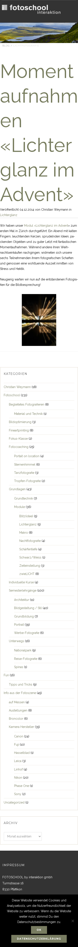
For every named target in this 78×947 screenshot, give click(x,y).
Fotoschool (12, 395)
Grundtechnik (23, 498)
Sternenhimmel (24, 464)
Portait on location (26, 456)
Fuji (16, 744)
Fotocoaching (18, 447)
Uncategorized (14, 802)
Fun (6, 675)
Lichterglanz (8, 215)
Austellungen (18, 710)
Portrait (19, 624)
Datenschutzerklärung (39, 938)
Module (19, 507)
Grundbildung (24, 616)
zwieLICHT (26, 574)
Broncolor (16, 718)
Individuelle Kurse (21, 582)
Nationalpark (22, 650)
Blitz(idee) (26, 516)
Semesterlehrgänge (22, 590)
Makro (23, 532)
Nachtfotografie (30, 541)
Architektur (21, 600)
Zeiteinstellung (29, 565)
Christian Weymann (17, 387)
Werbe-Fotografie (26, 633)
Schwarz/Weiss (30, 557)
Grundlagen (17, 489)
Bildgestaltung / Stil (28, 608)
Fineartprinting (19, 430)
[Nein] (72, 921)
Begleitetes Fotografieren (26, 404)
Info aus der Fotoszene (20, 693)
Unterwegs (16, 641)
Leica (17, 761)
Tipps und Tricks (20, 684)
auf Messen (17, 702)
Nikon (18, 777)
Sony (17, 794)
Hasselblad (22, 752)
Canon (18, 736)
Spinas (18, 667)
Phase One (21, 786)
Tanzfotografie (24, 472)
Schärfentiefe (28, 549)
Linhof (18, 769)
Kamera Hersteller (21, 727)
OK (39, 929)
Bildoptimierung (20, 422)
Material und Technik (28, 413)
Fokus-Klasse (18, 438)
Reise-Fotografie (25, 659)
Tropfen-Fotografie (27, 481)
